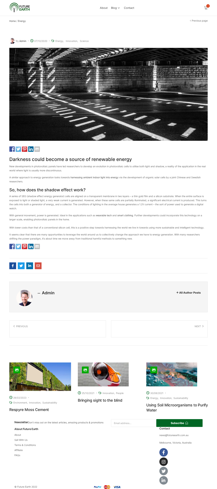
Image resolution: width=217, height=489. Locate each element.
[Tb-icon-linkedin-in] (163, 480)
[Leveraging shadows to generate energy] (12, 265)
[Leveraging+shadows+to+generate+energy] (21, 265)
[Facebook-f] (163, 452)
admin (22, 41)
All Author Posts (190, 292)
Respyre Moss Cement (29, 409)
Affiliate (18, 450)
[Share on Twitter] (18, 149)
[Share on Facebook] (12, 149)
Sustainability (49, 402)
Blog (114, 7)
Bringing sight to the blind (100, 400)
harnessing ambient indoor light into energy (95, 177)
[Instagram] (163, 461)
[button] (206, 8)
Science (84, 41)
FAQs (17, 455)
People (120, 393)
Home (12, 21)
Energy (22, 21)
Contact (129, 7)
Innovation (71, 41)
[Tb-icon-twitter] (163, 471)
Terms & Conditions (25, 445)
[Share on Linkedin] (31, 149)
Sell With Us (20, 439)
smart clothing (125, 215)
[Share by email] (37, 149)
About (104, 7)
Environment (20, 402)
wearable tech (104, 215)
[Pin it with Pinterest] (24, 149)
